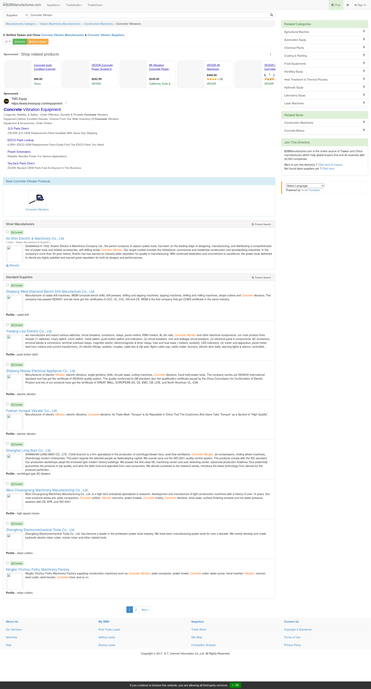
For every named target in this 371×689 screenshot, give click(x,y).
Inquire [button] (21, 41)
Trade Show (198, 629)
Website (14, 265)
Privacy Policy (292, 645)
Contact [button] (18, 232)
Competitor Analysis (203, 645)
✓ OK (235, 685)
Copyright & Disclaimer (298, 629)
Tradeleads (73, 5)
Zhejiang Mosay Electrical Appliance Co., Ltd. (41, 370)
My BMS (104, 621)
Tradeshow (94, 5)
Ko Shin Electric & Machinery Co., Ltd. (35, 238)
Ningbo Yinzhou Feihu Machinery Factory (38, 569)
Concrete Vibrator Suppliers (106, 35)
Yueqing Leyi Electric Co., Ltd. (29, 330)
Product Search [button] (262, 224)
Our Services (14, 629)
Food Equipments (295, 63)
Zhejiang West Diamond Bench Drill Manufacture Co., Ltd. (50, 291)
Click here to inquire (330, 164)
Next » (146, 610)
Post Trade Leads (109, 629)
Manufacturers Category (21, 24)
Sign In (361, 5)
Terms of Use (292, 637)
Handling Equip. (294, 71)
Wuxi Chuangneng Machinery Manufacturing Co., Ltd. (47, 489)
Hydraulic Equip (293, 87)
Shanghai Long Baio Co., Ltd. (28, 450)
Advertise (11, 637)
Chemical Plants (294, 48)
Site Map (196, 637)
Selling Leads (107, 637)
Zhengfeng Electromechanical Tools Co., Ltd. (40, 529)
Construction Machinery (98, 24)
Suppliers (52, 5)
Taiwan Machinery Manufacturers (59, 24)
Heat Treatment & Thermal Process (306, 79)
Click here (328, 168)
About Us (12, 621)
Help (8, 645)
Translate (314, 190)
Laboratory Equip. (295, 95)
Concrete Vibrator (25, 181)
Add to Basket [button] (38, 41)
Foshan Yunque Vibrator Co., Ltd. (32, 410)
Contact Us (291, 621)
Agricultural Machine (296, 32)
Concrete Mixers (294, 130)
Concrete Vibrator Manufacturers (62, 35)
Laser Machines (294, 103)
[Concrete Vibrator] (15, 253)
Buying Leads (107, 645)
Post (337, 5)
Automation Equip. (295, 40)
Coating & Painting (295, 55)
